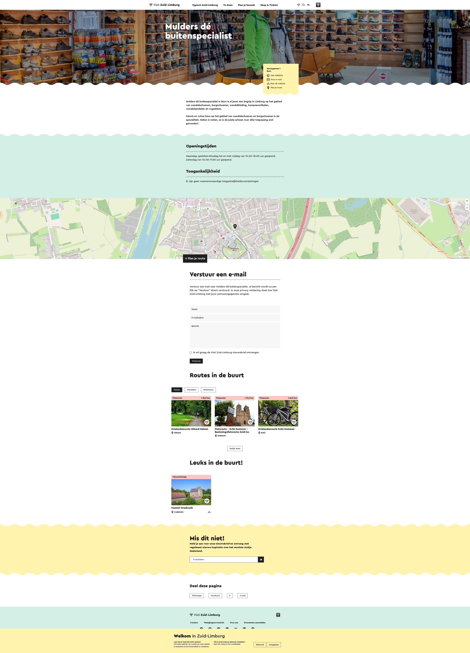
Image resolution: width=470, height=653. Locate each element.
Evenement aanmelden (254, 623)
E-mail (242, 596)
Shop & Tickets (269, 5)
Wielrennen (208, 390)
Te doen (228, 5)
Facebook (215, 596)
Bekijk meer (235, 449)
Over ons (234, 623)
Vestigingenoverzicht (214, 623)
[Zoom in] (467, 201)
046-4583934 (277, 75)
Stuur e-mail (276, 80)
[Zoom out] (467, 204)
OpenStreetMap (455, 258)
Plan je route (276, 88)
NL (308, 5)
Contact (194, 623)
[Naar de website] (209, 512)
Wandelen (191, 390)
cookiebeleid (235, 644)
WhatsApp (197, 596)
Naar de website (277, 84)
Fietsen (177, 390)
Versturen (196, 361)
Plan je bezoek (246, 5)
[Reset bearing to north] (467, 208)
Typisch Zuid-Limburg (205, 5)
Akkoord (260, 645)
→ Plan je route (195, 258)
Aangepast (274, 645)
